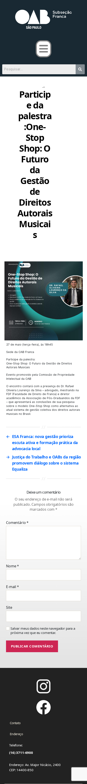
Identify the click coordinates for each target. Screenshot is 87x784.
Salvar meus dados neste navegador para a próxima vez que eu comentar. (42, 630)
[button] (44, 48)
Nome (12, 566)
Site (9, 608)
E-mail (12, 587)
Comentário (17, 523)
